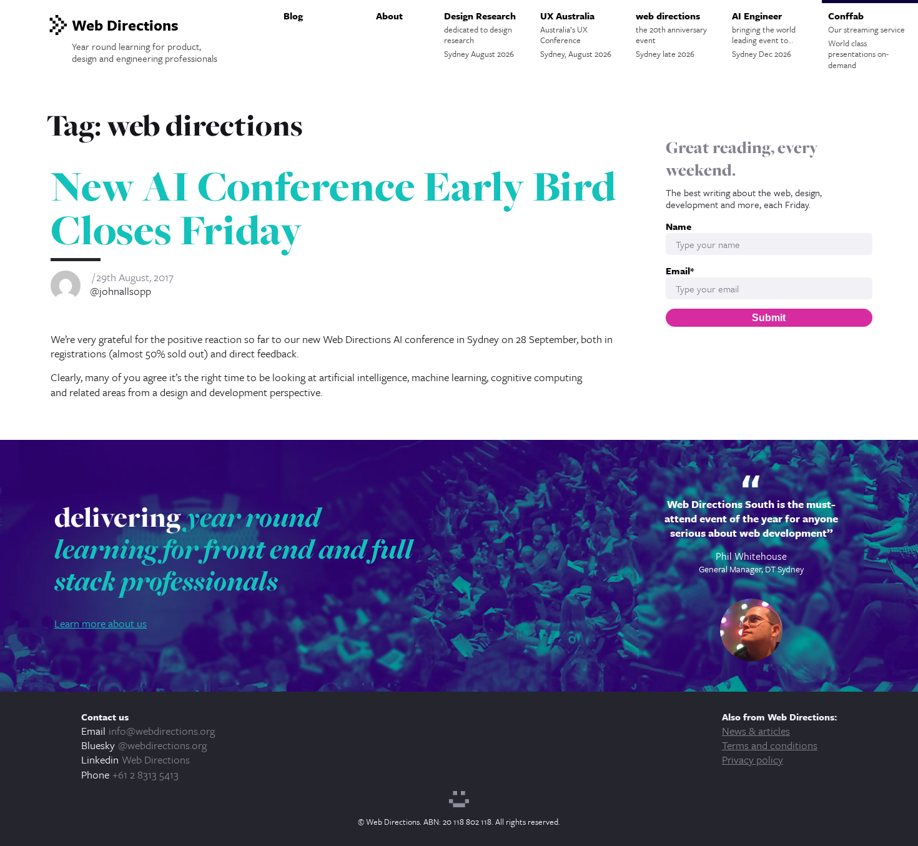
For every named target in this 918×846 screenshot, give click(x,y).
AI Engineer (764, 34)
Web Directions (156, 759)
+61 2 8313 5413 (145, 774)
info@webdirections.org (162, 731)
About (389, 15)
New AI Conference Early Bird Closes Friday (333, 208)
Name (678, 226)
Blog (293, 15)
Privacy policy (752, 759)
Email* (680, 270)
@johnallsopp (120, 291)
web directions (671, 34)
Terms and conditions (769, 745)
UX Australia (575, 34)
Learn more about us (100, 623)
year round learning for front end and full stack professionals (233, 549)
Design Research (480, 34)
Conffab (866, 40)
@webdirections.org (162, 745)
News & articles (756, 731)
